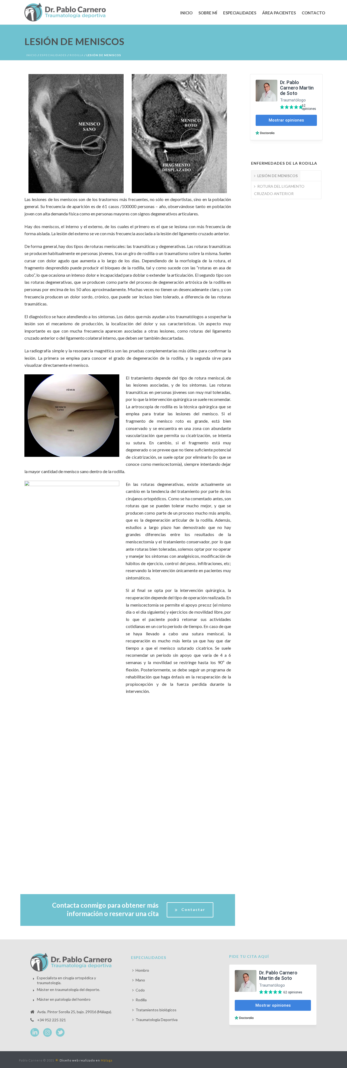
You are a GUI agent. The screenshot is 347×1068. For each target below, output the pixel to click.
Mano (140, 980)
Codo (140, 990)
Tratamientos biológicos (156, 1010)
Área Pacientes (279, 12)
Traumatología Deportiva (157, 1019)
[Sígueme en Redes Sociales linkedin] (34, 1032)
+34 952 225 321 (51, 1020)
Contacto (313, 12)
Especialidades (239, 12)
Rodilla (76, 55)
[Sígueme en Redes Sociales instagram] (47, 1032)
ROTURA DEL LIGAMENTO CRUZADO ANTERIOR (279, 190)
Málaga (107, 1060)
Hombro (142, 970)
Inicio (186, 12)
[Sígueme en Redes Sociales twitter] (60, 1032)
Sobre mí (207, 12)
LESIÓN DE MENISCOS (277, 175)
